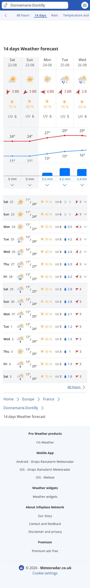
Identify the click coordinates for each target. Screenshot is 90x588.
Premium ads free (45, 551)
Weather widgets (45, 497)
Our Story (45, 516)
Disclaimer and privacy (45, 532)
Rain (54, 15)
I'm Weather (45, 442)
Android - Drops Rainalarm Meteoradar (45, 461)
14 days (40, 15)
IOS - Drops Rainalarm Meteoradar (45, 469)
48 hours (23, 15)
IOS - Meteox (45, 477)
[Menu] (84, 5)
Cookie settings (45, 573)
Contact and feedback (45, 524)
